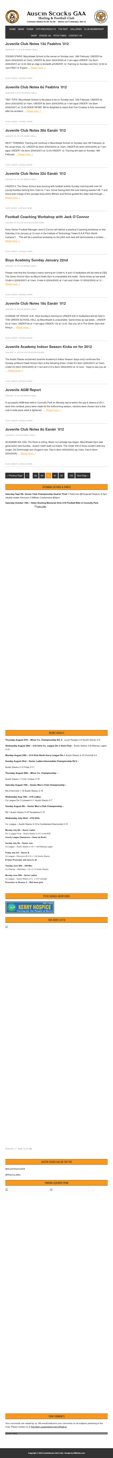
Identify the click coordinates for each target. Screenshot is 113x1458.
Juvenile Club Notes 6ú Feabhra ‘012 (36, 86)
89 (42, 475)
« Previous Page (14, 475)
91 (55, 475)
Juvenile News (25, 78)
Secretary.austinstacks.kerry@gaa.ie (49, 1426)
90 (48, 475)
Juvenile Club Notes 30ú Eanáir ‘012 (35, 130)
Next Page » (83, 475)
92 (61, 475)
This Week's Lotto (56, 920)
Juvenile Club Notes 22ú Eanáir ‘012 (35, 173)
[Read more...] (38, 67)
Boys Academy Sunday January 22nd (36, 259)
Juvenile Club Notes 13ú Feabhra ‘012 (37, 43)
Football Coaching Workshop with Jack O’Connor (47, 216)
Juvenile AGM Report (23, 389)
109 (71, 475)
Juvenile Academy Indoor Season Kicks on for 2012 (48, 346)
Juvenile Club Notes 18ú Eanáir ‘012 (35, 303)
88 (35, 475)
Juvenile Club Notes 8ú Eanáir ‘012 (34, 429)
